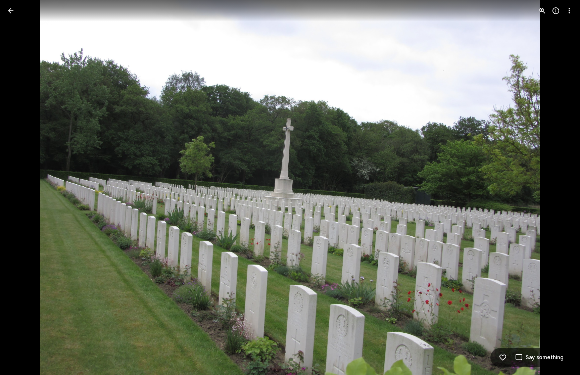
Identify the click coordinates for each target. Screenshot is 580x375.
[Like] (503, 358)
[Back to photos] (11, 11)
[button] (18, 187)
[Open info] (556, 10)
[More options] (569, 10)
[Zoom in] (542, 10)
